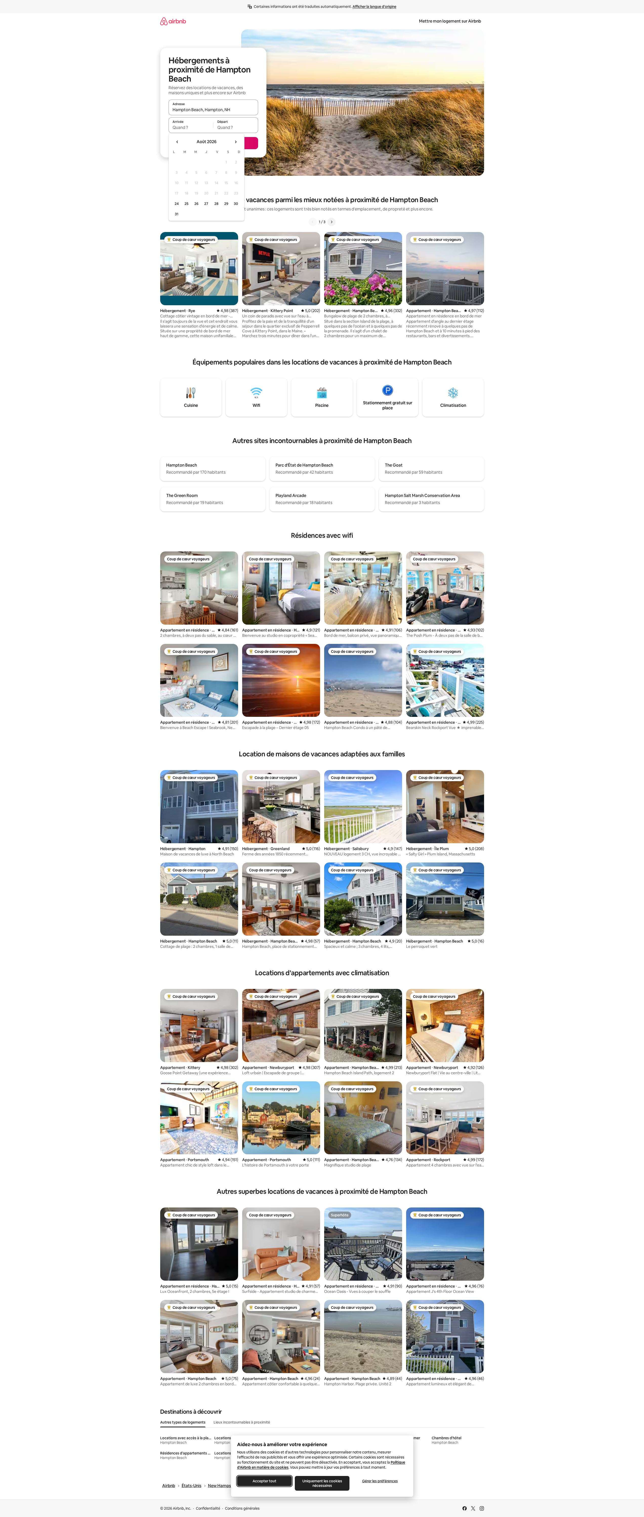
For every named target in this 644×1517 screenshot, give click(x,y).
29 (226, 203)
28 (216, 203)
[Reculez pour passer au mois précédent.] (177, 141)
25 (186, 203)
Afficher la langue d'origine (374, 6)
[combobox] (213, 110)
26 (196, 203)
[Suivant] (331, 222)
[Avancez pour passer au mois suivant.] (235, 141)
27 (206, 203)
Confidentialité (208, 1508)
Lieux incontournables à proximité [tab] (242, 1422)
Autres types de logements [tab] (182, 1422)
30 (236, 203)
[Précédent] (313, 222)
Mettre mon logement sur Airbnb (450, 21)
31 (176, 214)
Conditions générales (242, 1508)
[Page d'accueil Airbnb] (173, 21)
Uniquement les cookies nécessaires (322, 1483)
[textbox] (191, 127)
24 (177, 203)
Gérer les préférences (380, 1481)
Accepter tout (264, 1481)
